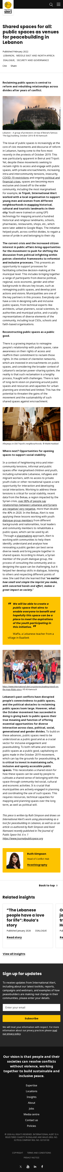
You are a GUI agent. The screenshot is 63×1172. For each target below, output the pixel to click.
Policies (31, 1126)
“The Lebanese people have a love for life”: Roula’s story (25, 917)
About (31, 1103)
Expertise (31, 1085)
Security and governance (33, 60)
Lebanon (8, 55)
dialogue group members (18, 520)
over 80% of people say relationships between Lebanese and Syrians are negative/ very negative (30, 505)
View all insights (14, 954)
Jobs (31, 1108)
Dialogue (9, 60)
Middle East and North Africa (35, 55)
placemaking (24, 536)
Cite (5, 66)
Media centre (31, 1114)
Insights (32, 1097)
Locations (31, 1091)
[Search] (51, 4)
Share (14, 66)
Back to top (47, 885)
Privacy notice (31, 1157)
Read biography (37, 864)
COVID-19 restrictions (16, 177)
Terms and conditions (39, 1152)
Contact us (31, 1120)
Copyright (17, 1152)
